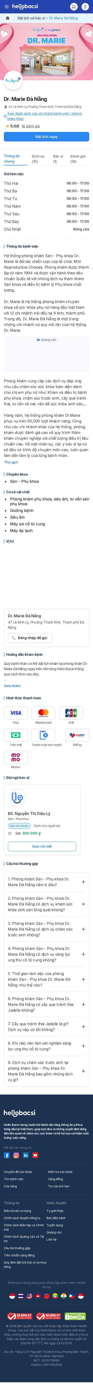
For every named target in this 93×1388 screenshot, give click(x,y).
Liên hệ (51, 1239)
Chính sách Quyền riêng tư (22, 1218)
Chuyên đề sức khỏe (18, 1172)
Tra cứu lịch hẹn (58, 1186)
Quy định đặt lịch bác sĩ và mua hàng (25, 1265)
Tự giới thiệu (54, 1211)
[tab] (15, 159)
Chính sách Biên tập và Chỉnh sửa (24, 1227)
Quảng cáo (54, 1232)
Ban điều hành (56, 1218)
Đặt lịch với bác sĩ (31, 18)
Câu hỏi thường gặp (17, 1248)
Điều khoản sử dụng (17, 1211)
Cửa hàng (10, 1186)
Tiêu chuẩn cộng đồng (19, 1255)
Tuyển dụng (54, 1225)
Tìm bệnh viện (13, 1179)
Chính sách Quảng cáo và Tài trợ (24, 1239)
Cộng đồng (55, 1179)
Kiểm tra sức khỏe (60, 1172)
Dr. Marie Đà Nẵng (63, 18)
